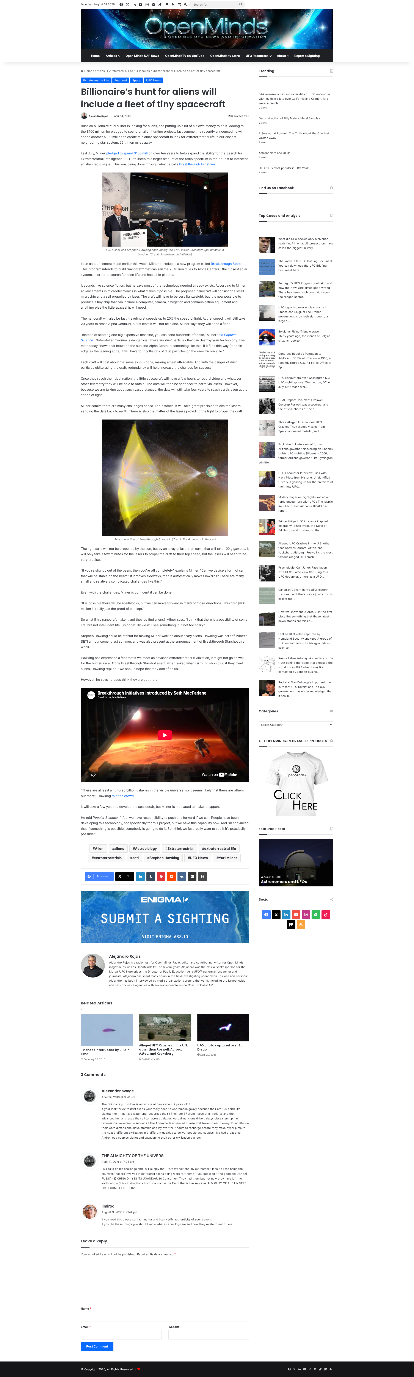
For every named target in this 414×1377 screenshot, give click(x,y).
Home (95, 56)
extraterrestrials (108, 858)
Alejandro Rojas (98, 116)
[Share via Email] (192, 876)
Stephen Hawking (164, 858)
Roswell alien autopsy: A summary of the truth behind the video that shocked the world (305, 662)
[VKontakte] (181, 876)
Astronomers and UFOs (274, 153)
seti (135, 858)
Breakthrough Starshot (228, 264)
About (281, 56)
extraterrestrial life (220, 848)
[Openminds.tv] (207, 29)
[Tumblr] (150, 876)
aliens (119, 848)
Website (174, 1327)
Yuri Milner (228, 858)
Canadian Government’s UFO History (303, 589)
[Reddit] (171, 876)
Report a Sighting (307, 56)
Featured (121, 80)
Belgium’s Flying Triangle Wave (298, 331)
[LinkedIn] (140, 876)
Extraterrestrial (180, 848)
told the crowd (123, 796)
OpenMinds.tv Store (225, 56)
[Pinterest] (161, 876)
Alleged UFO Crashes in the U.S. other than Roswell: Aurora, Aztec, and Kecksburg (163, 1049)
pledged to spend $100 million (129, 153)
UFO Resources (257, 56)
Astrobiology (146, 848)
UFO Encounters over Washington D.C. (304, 377)
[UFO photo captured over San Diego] (223, 1027)
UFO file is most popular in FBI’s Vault (284, 168)
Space (136, 80)
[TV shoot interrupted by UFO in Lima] (107, 1030)
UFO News (153, 80)
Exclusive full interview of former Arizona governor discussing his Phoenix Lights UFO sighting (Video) (305, 449)
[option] (296, 862)
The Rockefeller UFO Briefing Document (305, 261)
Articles (111, 56)
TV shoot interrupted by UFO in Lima (105, 1052)
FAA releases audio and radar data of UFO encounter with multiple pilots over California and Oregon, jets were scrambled (294, 98)
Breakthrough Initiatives (197, 164)
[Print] (202, 876)
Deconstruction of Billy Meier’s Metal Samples (289, 118)
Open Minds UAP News (142, 56)
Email (86, 1327)
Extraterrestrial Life (120, 71)
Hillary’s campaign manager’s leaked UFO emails (291, 878)
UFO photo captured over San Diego (221, 1047)
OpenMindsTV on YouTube (184, 56)
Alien (99, 848)
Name (86, 1308)
